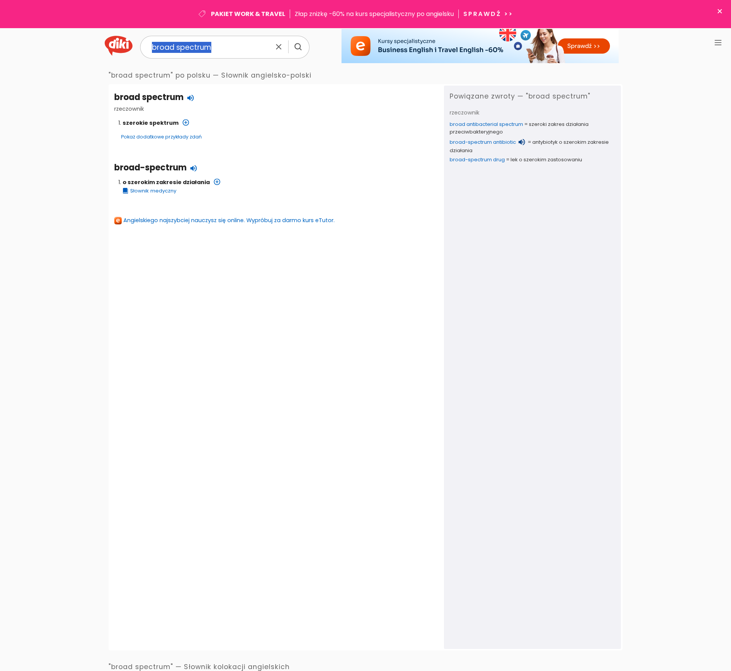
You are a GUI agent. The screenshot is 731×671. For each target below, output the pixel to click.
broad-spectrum (150, 167)
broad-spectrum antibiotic (483, 142)
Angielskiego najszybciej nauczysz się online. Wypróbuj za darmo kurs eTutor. (229, 220)
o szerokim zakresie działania (166, 182)
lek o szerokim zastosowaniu (546, 159)
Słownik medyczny (153, 190)
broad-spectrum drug (477, 159)
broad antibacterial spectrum (486, 124)
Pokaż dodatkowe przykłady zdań (161, 137)
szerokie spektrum (151, 123)
